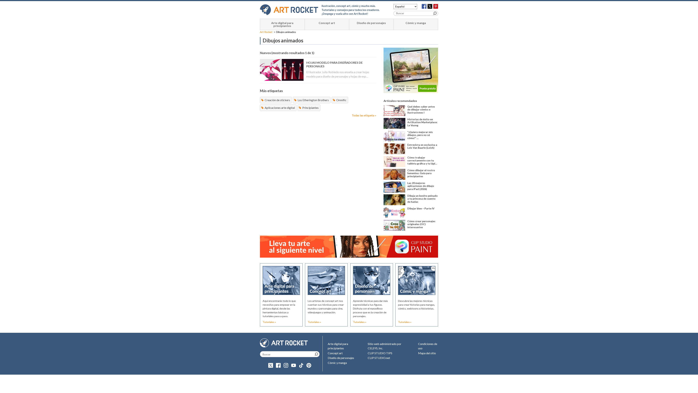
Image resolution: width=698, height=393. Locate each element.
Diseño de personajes (371, 23)
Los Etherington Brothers (313, 100)
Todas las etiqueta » (364, 115)
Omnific (341, 100)
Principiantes (310, 107)
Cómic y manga (416, 23)
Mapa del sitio (427, 353)
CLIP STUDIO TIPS (380, 353)
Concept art (327, 23)
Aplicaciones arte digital (280, 107)
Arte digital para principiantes (282, 24)
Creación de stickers (277, 100)
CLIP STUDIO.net (379, 358)
